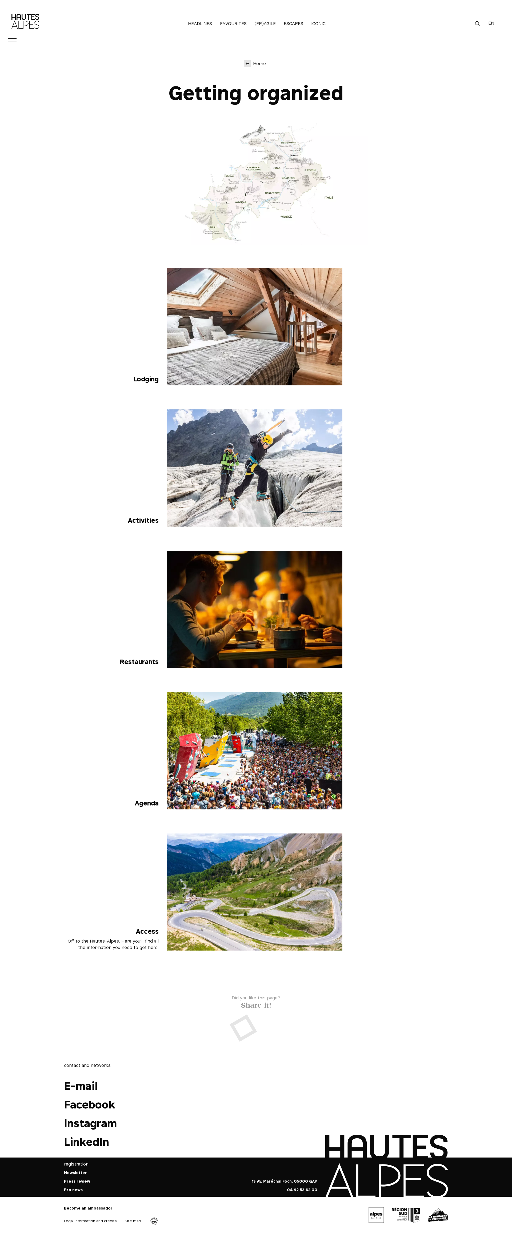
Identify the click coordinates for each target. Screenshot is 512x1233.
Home (259, 63)
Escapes (293, 23)
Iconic (318, 23)
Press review (77, 1181)
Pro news (73, 1189)
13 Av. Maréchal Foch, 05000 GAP (284, 1181)
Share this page (256, 1004)
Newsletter (75, 1172)
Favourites (233, 23)
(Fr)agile (265, 23)
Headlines (200, 23)
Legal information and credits (90, 1221)
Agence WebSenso (154, 1221)
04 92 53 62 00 (302, 1189)
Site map (133, 1221)
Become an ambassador (88, 1208)
